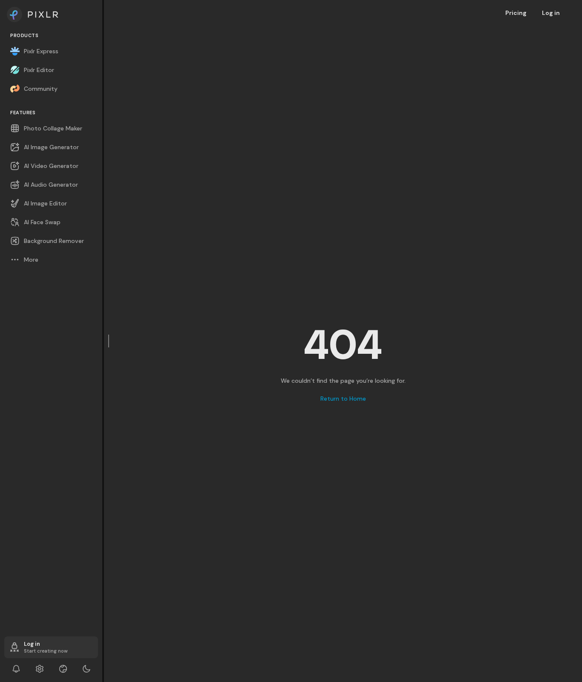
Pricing (516, 13)
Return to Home (343, 398)
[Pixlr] (51, 14)
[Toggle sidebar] (109, 341)
